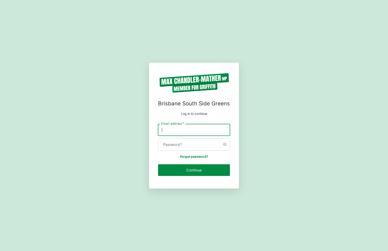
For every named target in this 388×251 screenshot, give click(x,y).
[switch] (225, 144)
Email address (172, 123)
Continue (194, 170)
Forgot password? (194, 156)
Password (172, 144)
